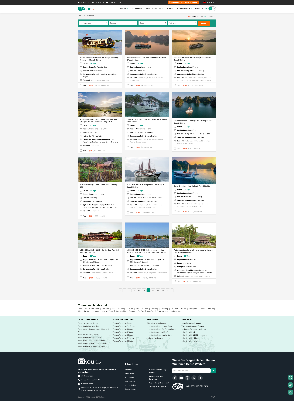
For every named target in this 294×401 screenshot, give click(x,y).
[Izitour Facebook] (174, 377)
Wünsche (90, 16)
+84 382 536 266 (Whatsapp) (92, 2)
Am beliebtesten (190, 78)
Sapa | (115, 309)
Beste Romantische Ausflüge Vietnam (92, 340)
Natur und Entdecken (155, 78)
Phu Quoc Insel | (164, 311)
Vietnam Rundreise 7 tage (122, 323)
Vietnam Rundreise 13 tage (123, 341)
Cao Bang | (156, 309)
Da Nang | (123, 309)
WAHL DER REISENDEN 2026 (195, 386)
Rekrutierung (130, 381)
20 (163, 290)
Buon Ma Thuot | (109, 311)
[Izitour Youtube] (181, 377)
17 (148, 290)
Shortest (200, 16)
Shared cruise (135, 80)
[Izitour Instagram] (187, 377)
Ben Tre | (142, 311)
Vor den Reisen (130, 385)
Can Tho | (146, 309)
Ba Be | (88, 311)
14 (134, 290)
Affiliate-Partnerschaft (157, 387)
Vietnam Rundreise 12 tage (123, 332)
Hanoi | (81, 309)
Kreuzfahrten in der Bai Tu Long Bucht (161, 329)
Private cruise (105, 80)
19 (158, 290)
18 (153, 290)
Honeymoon (195, 80)
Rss (211, 397)
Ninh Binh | (107, 309)
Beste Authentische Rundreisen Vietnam (93, 343)
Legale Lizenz (130, 389)
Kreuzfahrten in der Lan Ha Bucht (159, 335)
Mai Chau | (176, 309)
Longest (210, 16)
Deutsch (210, 2)
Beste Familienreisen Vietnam (89, 334)
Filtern (203, 23)
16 (144, 290)
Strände (200, 78)
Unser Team (129, 373)
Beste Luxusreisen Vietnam (88, 323)
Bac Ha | (204, 309)
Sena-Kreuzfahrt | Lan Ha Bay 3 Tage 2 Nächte (192, 186)
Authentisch (94, 80)
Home (80, 16)
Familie (188, 80)
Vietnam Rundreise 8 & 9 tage (124, 326)
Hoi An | (132, 309)
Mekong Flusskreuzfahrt (156, 338)
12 (124, 290)
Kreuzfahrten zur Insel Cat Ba (158, 332)
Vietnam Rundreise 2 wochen (123, 338)
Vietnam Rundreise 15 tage (123, 335)
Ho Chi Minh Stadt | (93, 309)
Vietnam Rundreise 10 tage (123, 329)
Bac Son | (133, 311)
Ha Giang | (166, 309)
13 (129, 290)
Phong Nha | (194, 309)
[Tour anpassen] (290, 392)
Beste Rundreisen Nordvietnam (89, 326)
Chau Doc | (152, 311)
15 (139, 290)
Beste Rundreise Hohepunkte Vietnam (92, 346)
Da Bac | (185, 309)
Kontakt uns (129, 377)
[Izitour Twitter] (193, 377)
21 (167, 290)
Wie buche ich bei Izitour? (159, 383)
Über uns (128, 370)
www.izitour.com (86, 384)
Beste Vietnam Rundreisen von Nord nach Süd (93, 330)
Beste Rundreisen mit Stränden (89, 337)
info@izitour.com (115, 2)
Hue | (138, 309)
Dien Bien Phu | (122, 311)
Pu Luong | (97, 311)
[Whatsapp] (290, 377)
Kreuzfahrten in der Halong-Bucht (159, 326)
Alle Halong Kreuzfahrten (156, 323)
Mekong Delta (177, 311)
